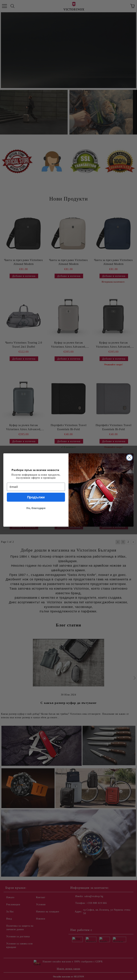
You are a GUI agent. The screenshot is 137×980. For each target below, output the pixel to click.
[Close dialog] (129, 457)
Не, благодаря (35, 508)
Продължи (36, 497)
